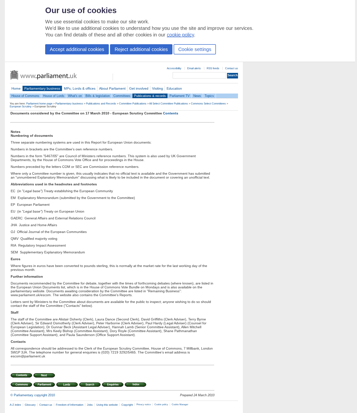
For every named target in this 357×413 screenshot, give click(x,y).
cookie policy (180, 34)
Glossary (30, 404)
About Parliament (112, 88)
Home (16, 88)
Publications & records (150, 96)
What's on (75, 96)
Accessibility (174, 68)
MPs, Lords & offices (79, 88)
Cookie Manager (180, 404)
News (197, 96)
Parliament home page (39, 103)
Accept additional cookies (77, 49)
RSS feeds (213, 68)
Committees (121, 96)
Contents (170, 113)
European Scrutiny (21, 106)
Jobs (90, 404)
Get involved (138, 88)
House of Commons (25, 96)
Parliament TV (180, 96)
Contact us (231, 68)
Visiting (157, 88)
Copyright (127, 404)
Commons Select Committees (208, 103)
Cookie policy (161, 404)
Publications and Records (101, 103)
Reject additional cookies (141, 49)
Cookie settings (194, 49)
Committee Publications (132, 103)
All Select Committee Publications (168, 103)
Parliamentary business (42, 88)
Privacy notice (143, 404)
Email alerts (194, 68)
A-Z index (15, 404)
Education (174, 88)
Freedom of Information (69, 404)
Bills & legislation (97, 96)
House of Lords (53, 96)
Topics (209, 96)
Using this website (107, 404)
